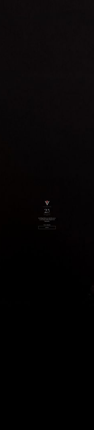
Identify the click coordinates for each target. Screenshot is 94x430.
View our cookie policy (47, 224)
